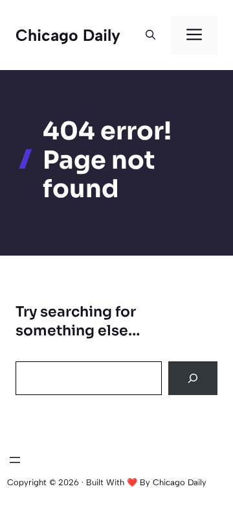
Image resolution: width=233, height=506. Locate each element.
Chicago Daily (68, 35)
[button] (150, 35)
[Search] (192, 378)
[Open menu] (15, 460)
